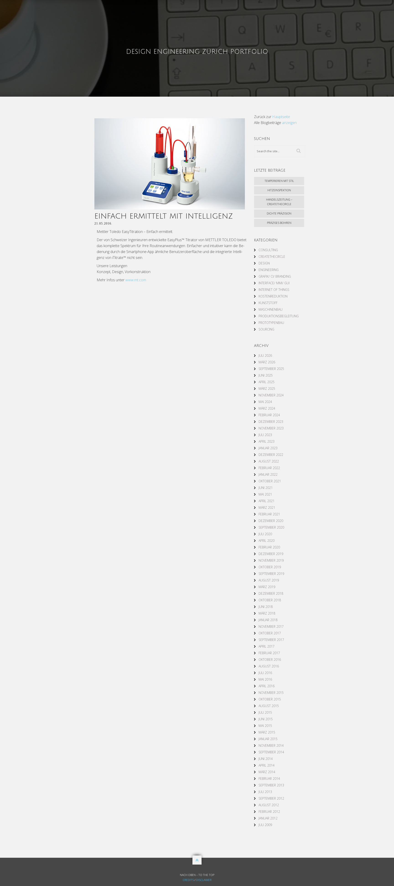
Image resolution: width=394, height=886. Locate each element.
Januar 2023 (268, 448)
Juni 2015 (266, 719)
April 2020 (267, 540)
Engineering (269, 270)
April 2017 (267, 646)
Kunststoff (268, 303)
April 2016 (267, 686)
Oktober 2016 (270, 659)
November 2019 (271, 560)
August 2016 (269, 666)
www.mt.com (135, 279)
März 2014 (267, 772)
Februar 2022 (269, 468)
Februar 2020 (269, 547)
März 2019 (267, 587)
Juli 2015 (265, 712)
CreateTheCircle (272, 256)
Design (264, 263)
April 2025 (267, 382)
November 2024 (271, 395)
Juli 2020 (265, 534)
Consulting (268, 250)
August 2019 (269, 580)
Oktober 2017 (270, 633)
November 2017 (271, 626)
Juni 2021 (266, 488)
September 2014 (271, 752)
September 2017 (271, 640)
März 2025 (267, 388)
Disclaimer (204, 880)
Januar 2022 (268, 474)
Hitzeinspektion (279, 190)
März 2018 (267, 613)
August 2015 (269, 706)
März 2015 (267, 732)
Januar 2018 (268, 620)
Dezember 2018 (271, 593)
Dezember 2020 (271, 521)
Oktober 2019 (270, 567)
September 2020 (271, 527)
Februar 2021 (269, 514)
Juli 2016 (265, 673)
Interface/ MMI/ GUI (274, 283)
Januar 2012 (268, 818)
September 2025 (271, 369)
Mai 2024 (265, 402)
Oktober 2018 (270, 600)
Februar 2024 (269, 415)
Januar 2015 (268, 739)
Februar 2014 (269, 778)
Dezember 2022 (271, 454)
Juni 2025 (266, 375)
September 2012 (271, 798)
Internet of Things (274, 289)
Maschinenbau (271, 309)
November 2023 (271, 428)
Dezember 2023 (271, 421)
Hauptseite (281, 116)
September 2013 (271, 785)
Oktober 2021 (270, 481)
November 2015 (271, 692)
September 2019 (271, 573)
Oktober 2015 (270, 699)
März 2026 (267, 362)
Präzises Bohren (279, 223)
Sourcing (266, 329)
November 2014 (271, 745)
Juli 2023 (265, 435)
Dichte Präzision (279, 213)
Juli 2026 (265, 355)
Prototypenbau (271, 322)
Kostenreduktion (273, 296)
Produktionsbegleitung (279, 316)
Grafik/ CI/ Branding (275, 276)
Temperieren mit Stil (279, 181)
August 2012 (269, 805)
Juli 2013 (265, 792)
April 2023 (267, 441)
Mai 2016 (265, 679)
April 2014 (267, 765)
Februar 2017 (269, 653)
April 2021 (267, 501)
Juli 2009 (265, 825)
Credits (188, 880)
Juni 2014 (266, 759)
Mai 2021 (265, 494)
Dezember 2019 (271, 554)
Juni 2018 (266, 606)
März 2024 (267, 408)
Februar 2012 (269, 811)
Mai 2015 (265, 725)
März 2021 (267, 507)
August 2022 (269, 461)
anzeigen (289, 122)
